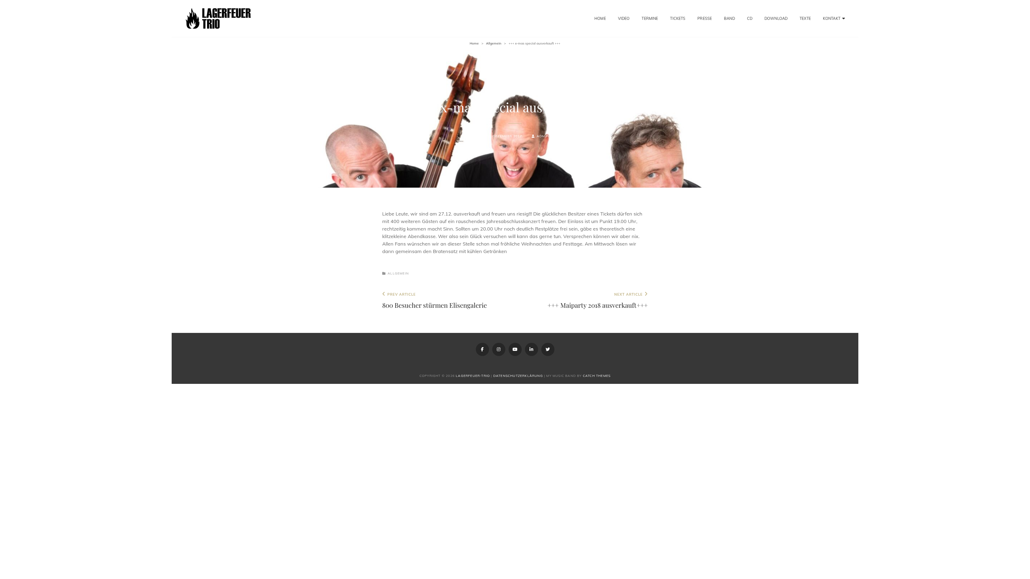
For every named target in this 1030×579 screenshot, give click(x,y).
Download (776, 18)
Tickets (677, 18)
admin (543, 136)
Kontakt (831, 18)
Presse (704, 18)
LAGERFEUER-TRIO (473, 376)
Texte (805, 18)
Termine (650, 18)
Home (600, 18)
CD (749, 18)
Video (624, 18)
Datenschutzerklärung (518, 376)
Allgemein (493, 43)
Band (729, 18)
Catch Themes (596, 376)
